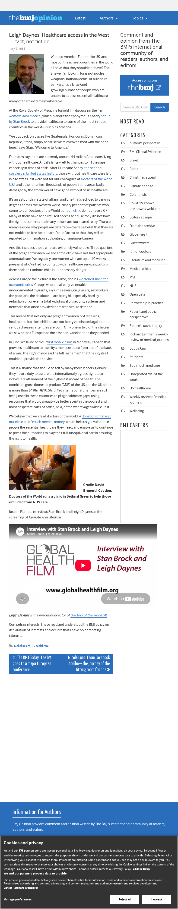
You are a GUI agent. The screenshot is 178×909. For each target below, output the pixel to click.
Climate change (141, 186)
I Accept (156, 899)
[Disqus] (61, 735)
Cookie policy (141, 869)
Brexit (134, 160)
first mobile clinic (60, 342)
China (134, 169)
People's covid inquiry (146, 326)
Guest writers (139, 243)
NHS (133, 286)
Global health (22, 646)
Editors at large (141, 217)
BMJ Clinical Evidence (145, 152)
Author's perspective (145, 143)
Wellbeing (137, 411)
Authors (107, 18)
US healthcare (40, 646)
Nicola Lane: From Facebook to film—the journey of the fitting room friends (89, 664)
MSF (133, 277)
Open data (137, 294)
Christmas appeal (143, 177)
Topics (138, 18)
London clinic (70, 210)
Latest (80, 18)
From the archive (142, 226)
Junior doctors (140, 251)
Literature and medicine (147, 260)
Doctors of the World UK (88, 615)
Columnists (138, 195)
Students (136, 357)
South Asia (138, 348)
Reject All (124, 899)
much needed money (48, 422)
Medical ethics (140, 269)
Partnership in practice (147, 303)
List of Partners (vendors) (21, 888)
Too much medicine (145, 365)
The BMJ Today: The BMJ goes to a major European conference (33, 664)
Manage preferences (18, 899)
